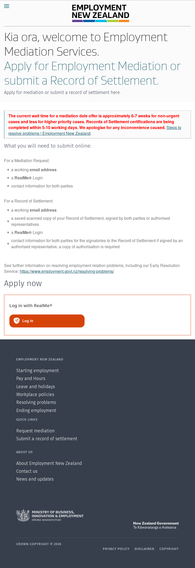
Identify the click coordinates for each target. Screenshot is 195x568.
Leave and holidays (35, 387)
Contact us (26, 471)
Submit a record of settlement (46, 439)
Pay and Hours (30, 378)
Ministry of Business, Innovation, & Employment (97, 515)
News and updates (35, 479)
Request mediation (35, 431)
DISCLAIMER (144, 549)
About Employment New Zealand (49, 463)
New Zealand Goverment (97, 525)
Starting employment (37, 371)
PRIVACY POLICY (116, 549)
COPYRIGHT (169, 549)
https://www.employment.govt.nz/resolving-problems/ (67, 271)
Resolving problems (36, 402)
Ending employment (36, 410)
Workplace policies (35, 394)
